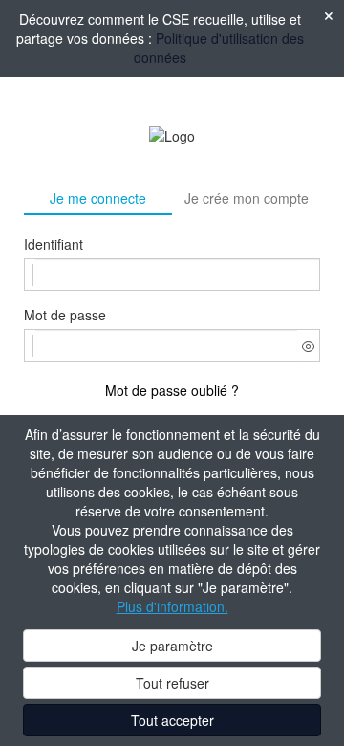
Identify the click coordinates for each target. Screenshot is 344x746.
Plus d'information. (172, 606)
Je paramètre (172, 645)
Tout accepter (172, 720)
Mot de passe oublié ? (172, 390)
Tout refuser (172, 682)
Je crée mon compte (246, 198)
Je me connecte (98, 198)
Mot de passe (65, 314)
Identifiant (53, 243)
